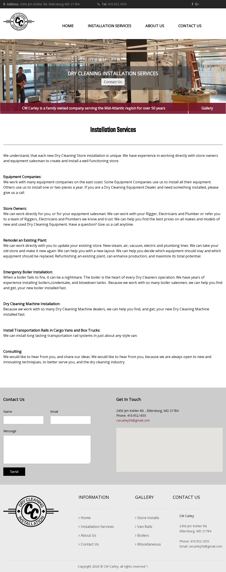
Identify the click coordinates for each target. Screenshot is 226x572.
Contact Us (113, 81)
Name (7, 411)
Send (14, 471)
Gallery (207, 108)
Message (9, 431)
